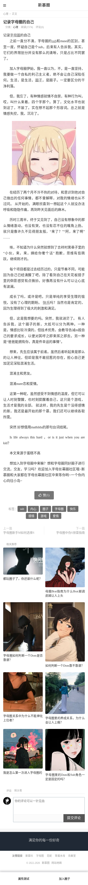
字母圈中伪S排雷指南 (70, 532)
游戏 (44, 516)
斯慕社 (29, 855)
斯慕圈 (44, 5)
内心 (33, 509)
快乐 (46, 302)
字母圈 (15, 35)
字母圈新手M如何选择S (18, 532)
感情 (31, 516)
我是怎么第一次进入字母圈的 (22, 772)
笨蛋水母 (60, 855)
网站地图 (56, 862)
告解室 (72, 855)
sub (54, 41)
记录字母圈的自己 (18, 22)
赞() (46, 495)
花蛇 (49, 855)
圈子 (38, 80)
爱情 (56, 516)
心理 (5, 13)
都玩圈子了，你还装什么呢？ (22, 578)
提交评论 (74, 818)
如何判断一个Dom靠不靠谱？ (64, 665)
